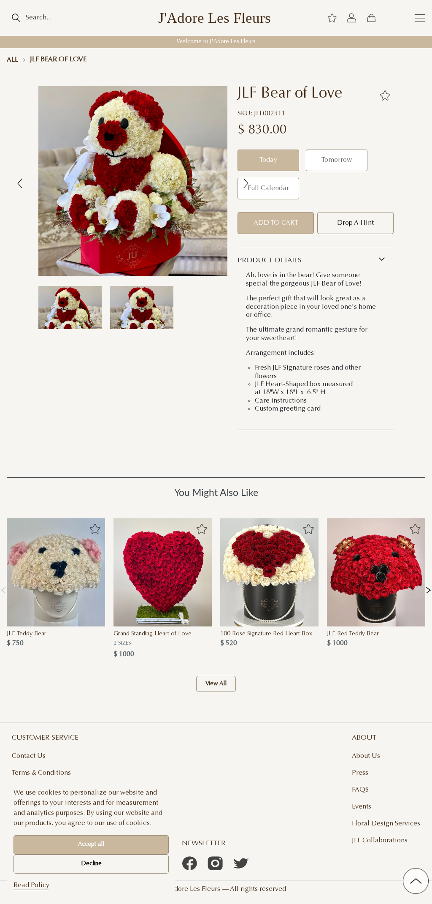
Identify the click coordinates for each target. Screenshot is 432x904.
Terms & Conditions (41, 773)
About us (366, 756)
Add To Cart (276, 223)
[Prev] (3, 588)
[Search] (16, 18)
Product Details (270, 260)
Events (361, 806)
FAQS (360, 790)
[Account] (351, 18)
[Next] (428, 588)
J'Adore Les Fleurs (214, 18)
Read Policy (31, 885)
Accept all (91, 844)
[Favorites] (385, 95)
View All (216, 684)
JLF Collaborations (380, 840)
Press (360, 773)
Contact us (29, 756)
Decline (91, 864)
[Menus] (419, 18)
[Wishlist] (332, 18)
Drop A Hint (355, 223)
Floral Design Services (386, 823)
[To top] (415, 881)
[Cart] (371, 18)
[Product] (56, 572)
